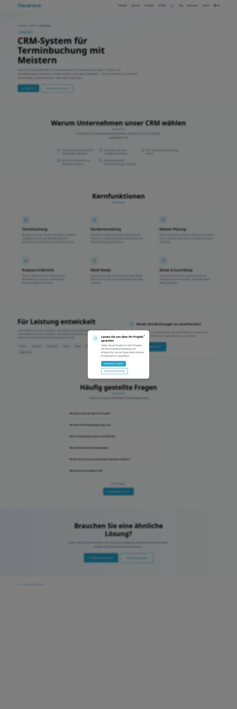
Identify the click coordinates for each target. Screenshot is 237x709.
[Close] (144, 335)
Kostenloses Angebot (113, 363)
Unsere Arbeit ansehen (114, 371)
